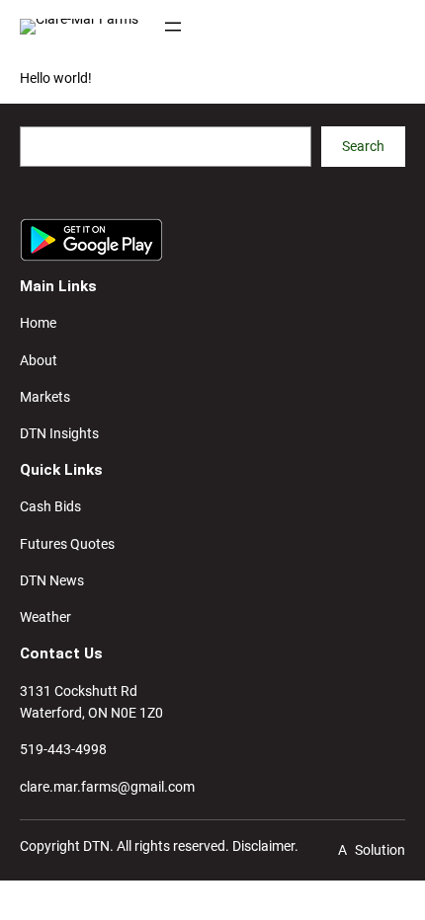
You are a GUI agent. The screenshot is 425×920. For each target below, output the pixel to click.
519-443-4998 (63, 749)
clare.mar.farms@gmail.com (107, 787)
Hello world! (56, 78)
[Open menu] (173, 26)
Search (363, 146)
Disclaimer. (265, 846)
